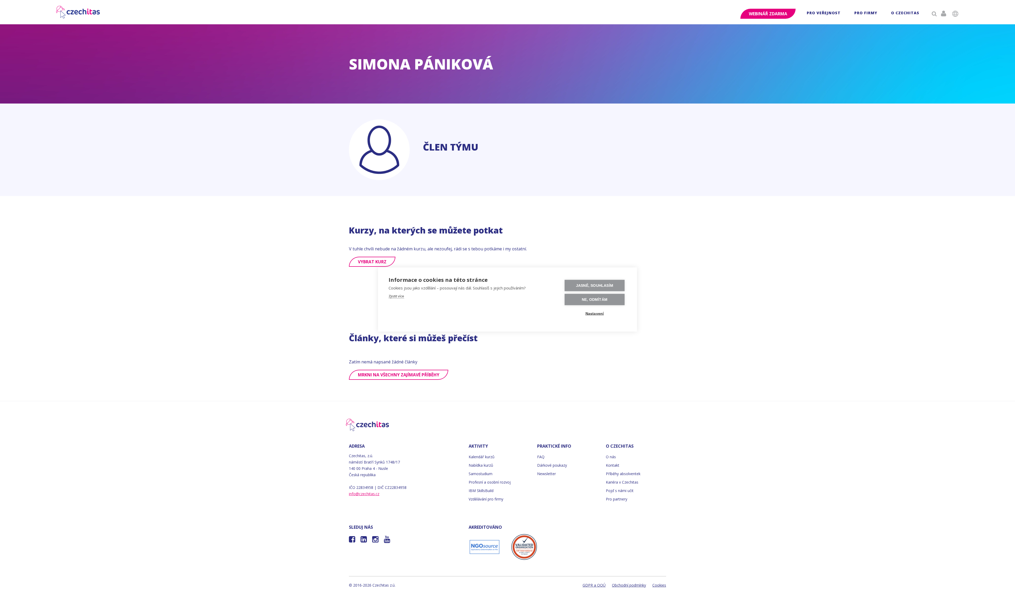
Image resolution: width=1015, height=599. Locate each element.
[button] (823, 13)
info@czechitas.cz (364, 493)
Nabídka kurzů (481, 465)
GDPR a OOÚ (594, 585)
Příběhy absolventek (623, 473)
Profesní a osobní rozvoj (490, 482)
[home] (78, 12)
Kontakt (612, 465)
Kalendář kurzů (482, 456)
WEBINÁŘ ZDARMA (768, 14)
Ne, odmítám (594, 300)
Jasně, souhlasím (594, 286)
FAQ (541, 456)
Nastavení (594, 314)
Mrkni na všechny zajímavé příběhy (398, 375)
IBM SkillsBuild (481, 490)
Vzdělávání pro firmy (486, 499)
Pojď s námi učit (620, 490)
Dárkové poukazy (552, 465)
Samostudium (480, 473)
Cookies (659, 585)
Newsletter (546, 473)
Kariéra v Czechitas (622, 482)
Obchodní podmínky (629, 585)
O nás (611, 456)
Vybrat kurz (372, 262)
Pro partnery (616, 499)
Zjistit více (396, 296)
